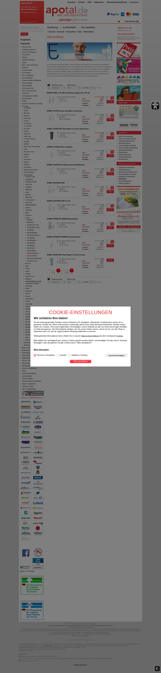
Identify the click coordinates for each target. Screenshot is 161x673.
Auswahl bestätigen (117, 355)
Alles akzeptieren (80, 361)
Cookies (119, 336)
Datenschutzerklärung (90, 336)
